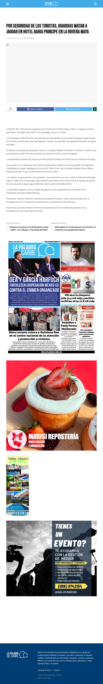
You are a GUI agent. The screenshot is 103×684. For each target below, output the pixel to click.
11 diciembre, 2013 (13, 38)
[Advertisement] (51, 15)
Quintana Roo (29, 38)
